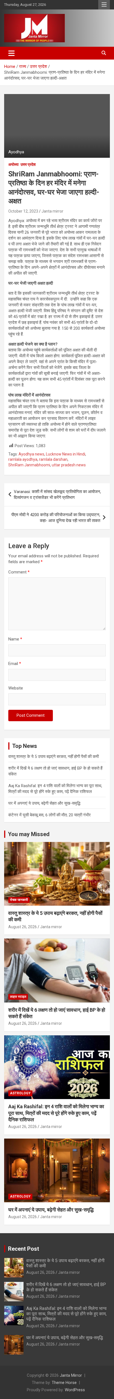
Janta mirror (52, 211)
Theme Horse (64, 1382)
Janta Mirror (71, 1375)
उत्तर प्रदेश (28, 164)
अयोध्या (13, 164)
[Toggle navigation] (11, 53)
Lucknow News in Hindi (65, 454)
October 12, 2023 (23, 211)
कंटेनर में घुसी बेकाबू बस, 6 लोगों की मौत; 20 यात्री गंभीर (49, 814)
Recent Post (23, 1248)
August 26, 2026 (22, 927)
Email (14, 663)
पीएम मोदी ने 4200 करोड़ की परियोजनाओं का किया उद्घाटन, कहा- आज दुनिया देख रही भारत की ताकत (55, 517)
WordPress (75, 1389)
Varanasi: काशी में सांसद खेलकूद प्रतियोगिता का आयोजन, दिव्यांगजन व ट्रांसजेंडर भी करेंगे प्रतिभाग (57, 494)
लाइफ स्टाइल (18, 997)
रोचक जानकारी (19, 900)
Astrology (20, 1093)
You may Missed (29, 834)
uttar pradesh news (69, 465)
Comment (19, 572)
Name (15, 639)
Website (15, 688)
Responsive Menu (104, 4)
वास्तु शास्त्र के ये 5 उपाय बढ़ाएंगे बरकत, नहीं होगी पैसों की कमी (53, 756)
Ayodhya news (31, 454)
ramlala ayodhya (22, 459)
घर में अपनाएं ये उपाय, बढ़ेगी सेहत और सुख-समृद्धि (44, 803)
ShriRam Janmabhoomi (29, 465)
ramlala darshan (53, 459)
